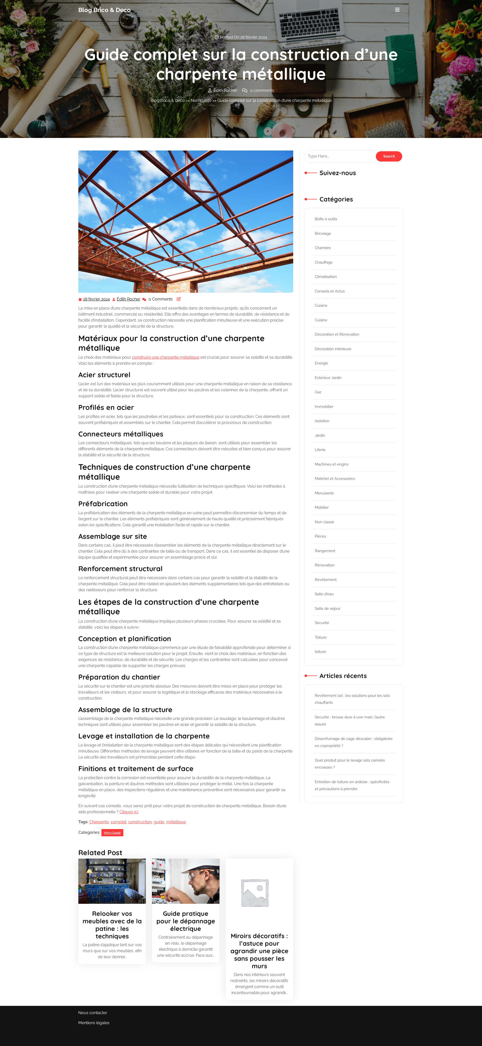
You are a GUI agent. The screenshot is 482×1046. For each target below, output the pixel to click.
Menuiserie (324, 493)
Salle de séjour (327, 608)
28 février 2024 (96, 300)
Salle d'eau (324, 594)
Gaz (318, 392)
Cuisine (321, 305)
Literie (320, 449)
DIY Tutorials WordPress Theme (108, 1038)
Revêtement (326, 579)
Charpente (99, 821)
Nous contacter (92, 1012)
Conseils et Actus (330, 291)
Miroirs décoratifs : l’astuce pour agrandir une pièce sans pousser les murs (259, 951)
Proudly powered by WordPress (374, 1038)
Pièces (320, 536)
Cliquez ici (128, 811)
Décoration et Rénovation (337, 334)
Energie (321, 363)
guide (159, 821)
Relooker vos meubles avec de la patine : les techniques (112, 925)
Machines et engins (331, 464)
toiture (320, 651)
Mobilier (322, 507)
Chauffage (324, 262)
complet (118, 821)
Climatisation (326, 276)
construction (140, 821)
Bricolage (323, 233)
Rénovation (325, 565)
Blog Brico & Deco (104, 10)
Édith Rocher (129, 300)
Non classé (201, 100)
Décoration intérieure (333, 349)
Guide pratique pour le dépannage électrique (185, 921)
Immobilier (324, 406)
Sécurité (322, 623)
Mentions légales (93, 1022)
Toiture (321, 637)
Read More (110, 881)
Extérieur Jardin (328, 378)
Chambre (323, 248)
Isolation (322, 421)
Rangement (325, 551)
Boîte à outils (326, 219)
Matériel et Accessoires (335, 478)
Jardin (320, 435)
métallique (176, 821)
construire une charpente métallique (165, 357)
